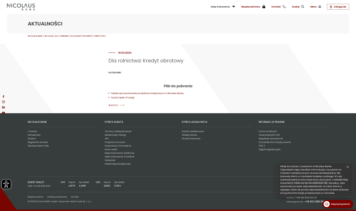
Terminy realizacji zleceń (118, 131)
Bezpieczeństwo (35, 196)
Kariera (32, 138)
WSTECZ (113, 105)
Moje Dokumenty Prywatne (119, 156)
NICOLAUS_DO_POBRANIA (56, 36)
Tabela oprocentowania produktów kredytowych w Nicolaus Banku (147, 93)
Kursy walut (111, 149)
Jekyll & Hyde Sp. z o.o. (80, 201)
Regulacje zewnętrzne (271, 138)
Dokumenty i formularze (118, 145)
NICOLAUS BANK (35, 36)
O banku (32, 131)
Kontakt (75, 196)
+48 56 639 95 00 (306, 197)
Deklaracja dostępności (118, 163)
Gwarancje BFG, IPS (269, 135)
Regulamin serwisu (38, 142)
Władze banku (189, 135)
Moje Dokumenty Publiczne (119, 153)
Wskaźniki (110, 160)
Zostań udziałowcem (193, 131)
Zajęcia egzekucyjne (269, 149)
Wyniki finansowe (191, 138)
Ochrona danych (268, 131)
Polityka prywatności (57, 196)
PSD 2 (262, 145)
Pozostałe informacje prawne (275, 142)
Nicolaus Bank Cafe (38, 145)
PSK (107, 138)
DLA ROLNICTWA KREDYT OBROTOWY (88, 36)
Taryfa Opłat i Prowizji (122, 97)
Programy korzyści (115, 142)
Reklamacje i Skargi (115, 135)
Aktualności (34, 135)
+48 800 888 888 (314, 201)
